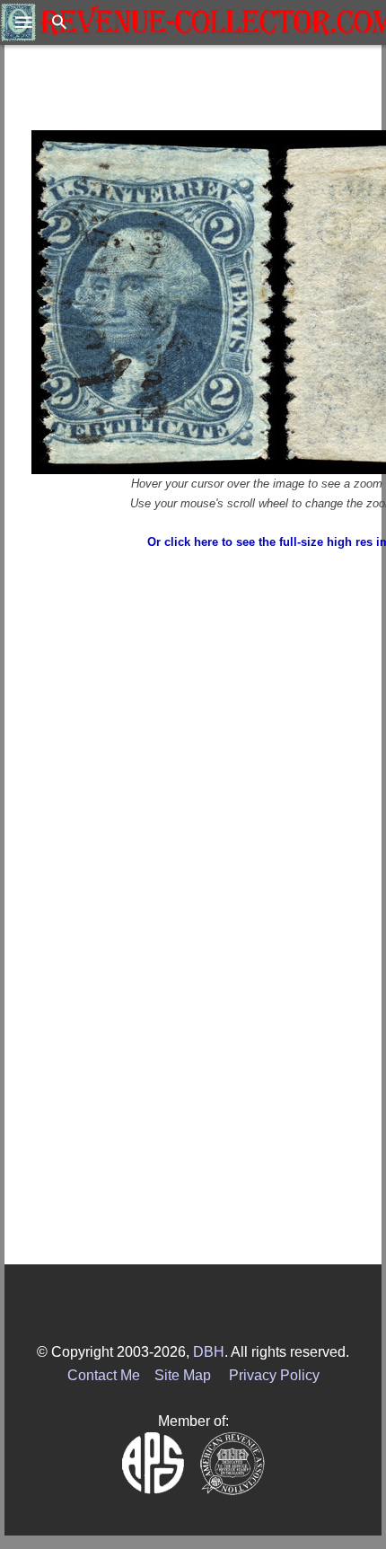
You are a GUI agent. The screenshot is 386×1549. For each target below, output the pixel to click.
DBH (208, 1352)
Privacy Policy (274, 1375)
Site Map (182, 1375)
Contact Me (103, 1375)
